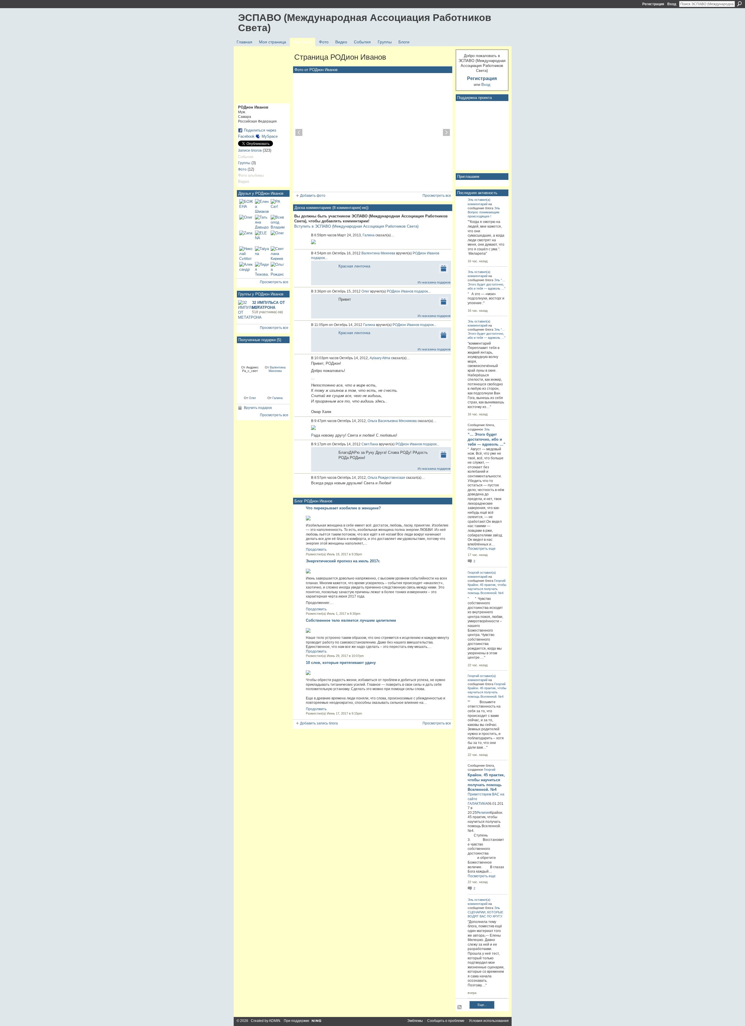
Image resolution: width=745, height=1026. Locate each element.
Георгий (473, 572)
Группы (244, 163)
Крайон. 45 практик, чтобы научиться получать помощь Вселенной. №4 (487, 589)
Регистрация (653, 4)
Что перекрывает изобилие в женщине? (343, 508)
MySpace (270, 136)
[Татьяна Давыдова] (262, 222)
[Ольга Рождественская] (278, 269)
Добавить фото (312, 196)
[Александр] (246, 269)
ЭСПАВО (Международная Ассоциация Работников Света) (364, 22)
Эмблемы (415, 1021)
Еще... (482, 1004)
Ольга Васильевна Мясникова (392, 421)
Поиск (739, 3)
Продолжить (316, 549)
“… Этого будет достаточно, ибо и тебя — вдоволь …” (486, 284)
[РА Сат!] (278, 206)
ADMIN (274, 1021)
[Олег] (246, 222)
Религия (483, 813)
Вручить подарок (258, 408)
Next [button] (446, 132)
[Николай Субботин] (246, 253)
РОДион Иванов (426, 253)
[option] (372, 132)
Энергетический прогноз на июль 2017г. (343, 561)
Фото (242, 169)
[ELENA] (262, 237)
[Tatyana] (262, 253)
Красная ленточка (354, 266)
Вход (671, 4)
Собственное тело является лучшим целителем (351, 620)
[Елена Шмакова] (262, 206)
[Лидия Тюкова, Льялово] (262, 269)
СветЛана (369, 444)
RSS (459, 1007)
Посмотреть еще (482, 549)
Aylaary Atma (380, 358)
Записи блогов (250, 150)
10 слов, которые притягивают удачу (341, 662)
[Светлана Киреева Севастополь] (278, 253)
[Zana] (246, 237)
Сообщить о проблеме (445, 1021)
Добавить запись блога (319, 723)
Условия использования (489, 1021)
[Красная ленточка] (250, 354)
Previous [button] (298, 132)
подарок (318, 258)
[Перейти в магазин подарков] (443, 268)
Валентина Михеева (277, 369)
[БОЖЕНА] (246, 206)
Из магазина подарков (434, 282)
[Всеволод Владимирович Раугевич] (278, 222)
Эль (470, 199)
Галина (277, 398)
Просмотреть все (274, 282)
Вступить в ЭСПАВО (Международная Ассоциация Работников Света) (356, 226)
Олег (252, 398)
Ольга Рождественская (386, 478)
